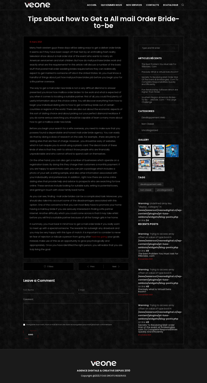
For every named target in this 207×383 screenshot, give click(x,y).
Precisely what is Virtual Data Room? (160, 72)
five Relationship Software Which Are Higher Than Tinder (160, 91)
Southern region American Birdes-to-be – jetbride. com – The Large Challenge (159, 99)
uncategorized (150, 130)
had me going (99, 236)
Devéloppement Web (153, 117)
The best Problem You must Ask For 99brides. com (159, 65)
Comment (28, 299)
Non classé (148, 124)
